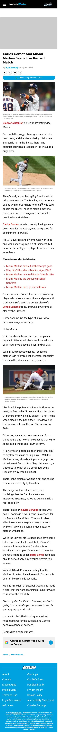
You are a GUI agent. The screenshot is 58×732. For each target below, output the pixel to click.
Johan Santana (11, 306)
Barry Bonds (37, 554)
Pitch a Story (9, 689)
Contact (6, 679)
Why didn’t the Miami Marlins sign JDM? (28, 270)
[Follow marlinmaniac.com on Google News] (51, 642)
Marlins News (17, 655)
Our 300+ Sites (35, 679)
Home (5, 655)
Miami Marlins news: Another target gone (29, 266)
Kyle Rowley (12, 67)
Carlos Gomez (11, 224)
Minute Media (16, 713)
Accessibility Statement (40, 700)
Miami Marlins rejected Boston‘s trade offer (30, 274)
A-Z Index (7, 705)
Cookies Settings (36, 705)
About (5, 674)
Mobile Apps (9, 684)
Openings (32, 674)
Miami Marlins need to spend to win (26, 287)
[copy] (20, 73)
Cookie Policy (34, 695)
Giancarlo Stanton (13, 122)
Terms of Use (9, 695)
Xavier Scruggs (29, 509)
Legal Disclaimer (11, 700)
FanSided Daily (35, 684)
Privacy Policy (35, 689)
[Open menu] (4, 4)
